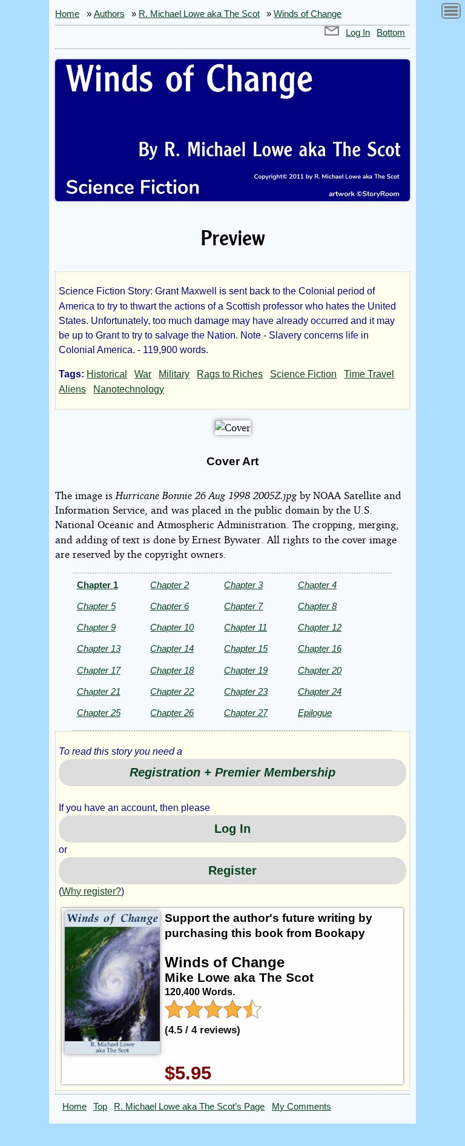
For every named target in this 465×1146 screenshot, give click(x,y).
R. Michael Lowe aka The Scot (199, 14)
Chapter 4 (317, 585)
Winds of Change (307, 14)
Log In (358, 33)
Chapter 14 (172, 648)
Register (232, 870)
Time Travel (369, 374)
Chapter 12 (319, 627)
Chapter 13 (98, 648)
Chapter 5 (96, 606)
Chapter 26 (172, 712)
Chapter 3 (243, 585)
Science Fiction (303, 374)
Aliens (72, 389)
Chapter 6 (169, 606)
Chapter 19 (246, 670)
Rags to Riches (230, 374)
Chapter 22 (172, 691)
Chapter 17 (98, 670)
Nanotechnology (128, 389)
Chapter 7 (243, 606)
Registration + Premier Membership (232, 772)
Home (67, 14)
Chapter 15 (246, 648)
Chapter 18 (172, 670)
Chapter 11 (245, 627)
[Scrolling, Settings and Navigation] (451, 13)
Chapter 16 (319, 648)
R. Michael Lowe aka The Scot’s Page (189, 1106)
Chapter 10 (172, 627)
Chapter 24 (319, 691)
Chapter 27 (246, 712)
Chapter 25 (98, 712)
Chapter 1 (97, 585)
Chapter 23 (246, 691)
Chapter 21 (98, 691)
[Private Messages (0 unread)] (332, 32)
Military (174, 374)
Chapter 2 (169, 585)
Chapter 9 (96, 627)
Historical (107, 374)
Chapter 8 (317, 606)
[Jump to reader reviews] (213, 1014)
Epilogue (315, 712)
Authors (109, 14)
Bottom (391, 33)
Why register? (91, 891)
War (142, 374)
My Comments (301, 1106)
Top (100, 1106)
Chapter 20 (319, 670)
